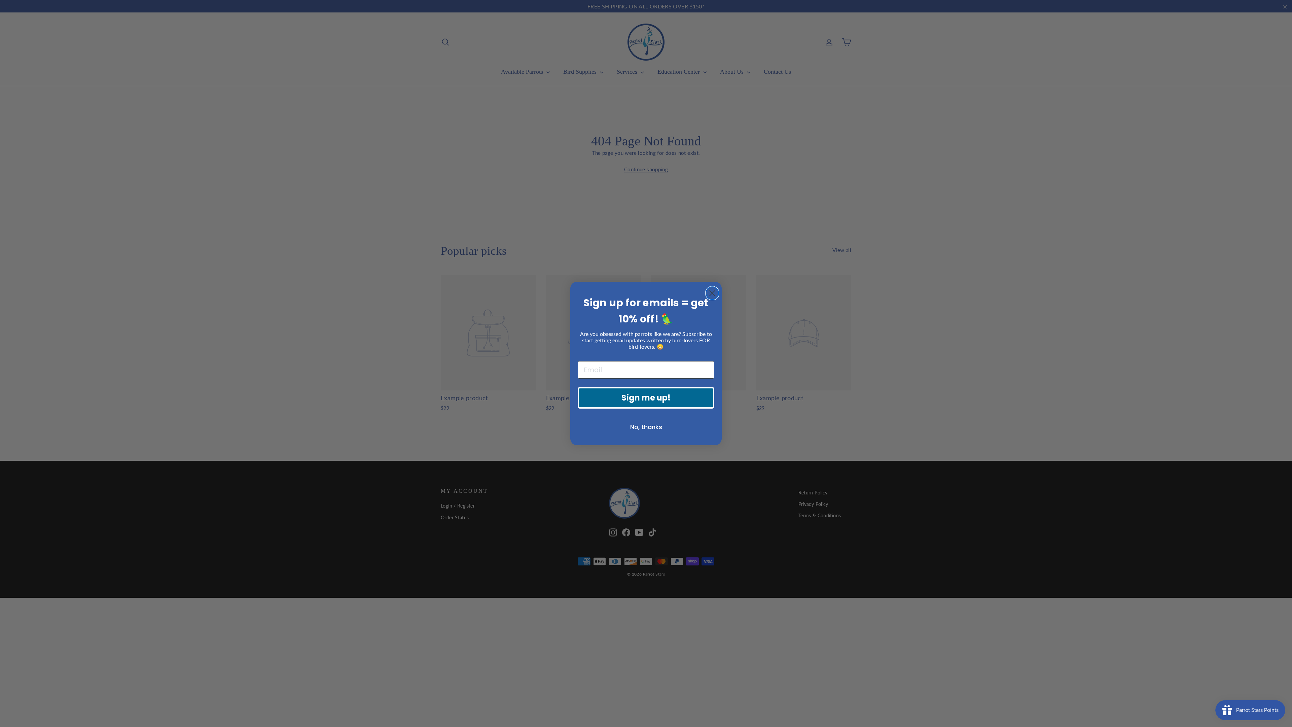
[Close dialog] (712, 293)
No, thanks (646, 427)
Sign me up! (646, 397)
